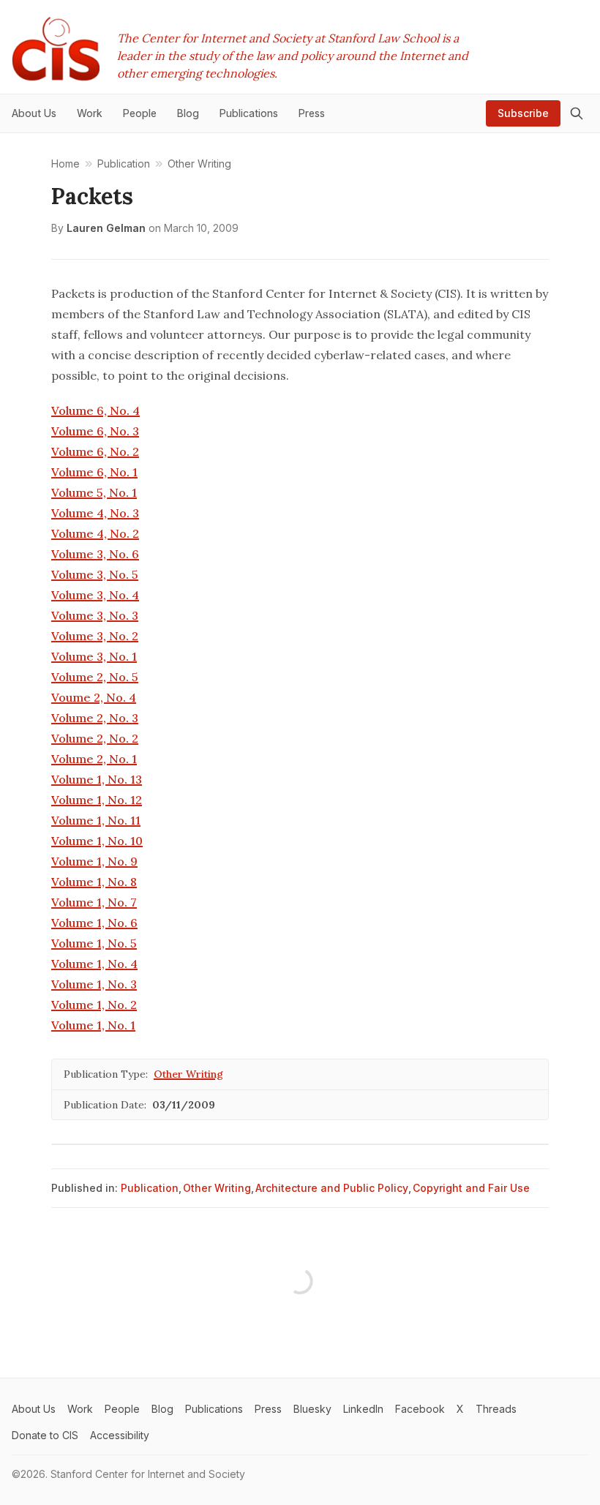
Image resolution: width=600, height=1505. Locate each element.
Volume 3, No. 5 (94, 574)
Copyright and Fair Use (471, 1188)
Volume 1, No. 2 (94, 1004)
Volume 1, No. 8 (94, 881)
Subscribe (523, 113)
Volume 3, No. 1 (94, 656)
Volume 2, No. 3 (94, 717)
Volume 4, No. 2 (95, 533)
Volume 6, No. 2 (95, 451)
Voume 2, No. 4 (93, 697)
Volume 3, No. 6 (95, 554)
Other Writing (188, 1074)
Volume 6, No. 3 (95, 431)
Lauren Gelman (106, 228)
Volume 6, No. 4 (95, 410)
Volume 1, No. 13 (96, 779)
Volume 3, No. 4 (95, 595)
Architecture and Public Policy (331, 1188)
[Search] (576, 113)
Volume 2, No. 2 (94, 738)
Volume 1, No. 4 (94, 963)
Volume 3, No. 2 (94, 635)
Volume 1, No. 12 (96, 799)
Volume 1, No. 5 (94, 943)
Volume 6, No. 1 (94, 472)
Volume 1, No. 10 (97, 840)
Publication (150, 1188)
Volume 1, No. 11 (95, 820)
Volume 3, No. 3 (94, 615)
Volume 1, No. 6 (94, 922)
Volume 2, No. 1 (94, 758)
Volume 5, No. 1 (94, 492)
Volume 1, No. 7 (94, 902)
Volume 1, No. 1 (93, 1025)
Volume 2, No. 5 (94, 676)
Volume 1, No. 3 (94, 984)
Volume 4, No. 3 (95, 513)
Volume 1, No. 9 (94, 861)
